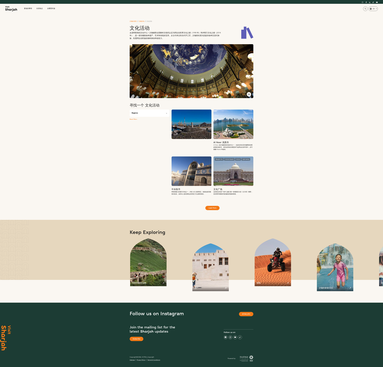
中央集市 (176, 189)
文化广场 (217, 189)
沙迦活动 (141, 21)
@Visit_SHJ (246, 314)
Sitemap (132, 360)
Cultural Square (229, 159)
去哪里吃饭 (51, 8)
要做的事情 (28, 8)
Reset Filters (133, 119)
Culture (238, 159)
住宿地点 (39, 8)
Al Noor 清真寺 (221, 142)
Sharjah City (219, 159)
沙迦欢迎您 (133, 21)
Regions (135, 113)
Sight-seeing (245, 159)
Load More (212, 208)
